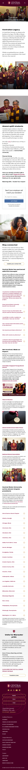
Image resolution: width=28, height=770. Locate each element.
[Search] (25, 3)
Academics (4, 719)
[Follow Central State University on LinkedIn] (19, 690)
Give (14, 699)
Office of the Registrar (7, 724)
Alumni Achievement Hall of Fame (12, 427)
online (9, 141)
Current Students (6, 744)
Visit (14, 702)
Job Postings (5, 755)
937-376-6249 (5, 712)
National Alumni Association (11, 454)
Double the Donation (14, 206)
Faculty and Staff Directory (9, 742)
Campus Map (5, 760)
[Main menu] (3, 3)
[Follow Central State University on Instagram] (13, 690)
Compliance (5, 731)
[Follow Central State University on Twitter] (11, 690)
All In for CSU (14, 17)
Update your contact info (14, 263)
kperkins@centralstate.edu (11, 503)
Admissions (12, 712)
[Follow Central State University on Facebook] (8, 690)
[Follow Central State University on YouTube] (17, 690)
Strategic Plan (5, 729)
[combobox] (14, 197)
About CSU (4, 758)
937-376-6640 (19, 501)
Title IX (4, 749)
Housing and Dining (6, 747)
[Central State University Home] (14, 2)
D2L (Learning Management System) (10, 726)
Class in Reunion (7, 399)
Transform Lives (14, 675)
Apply (14, 695)
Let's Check (14, 201)
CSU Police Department (7, 740)
